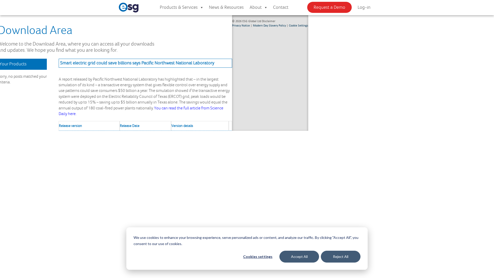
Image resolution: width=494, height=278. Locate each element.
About (256, 7)
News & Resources (226, 7)
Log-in (364, 7)
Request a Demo (329, 7)
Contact (280, 7)
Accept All (299, 256)
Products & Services (179, 7)
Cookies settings (257, 256)
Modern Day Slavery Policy (269, 25)
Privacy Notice (241, 25)
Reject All (340, 256)
